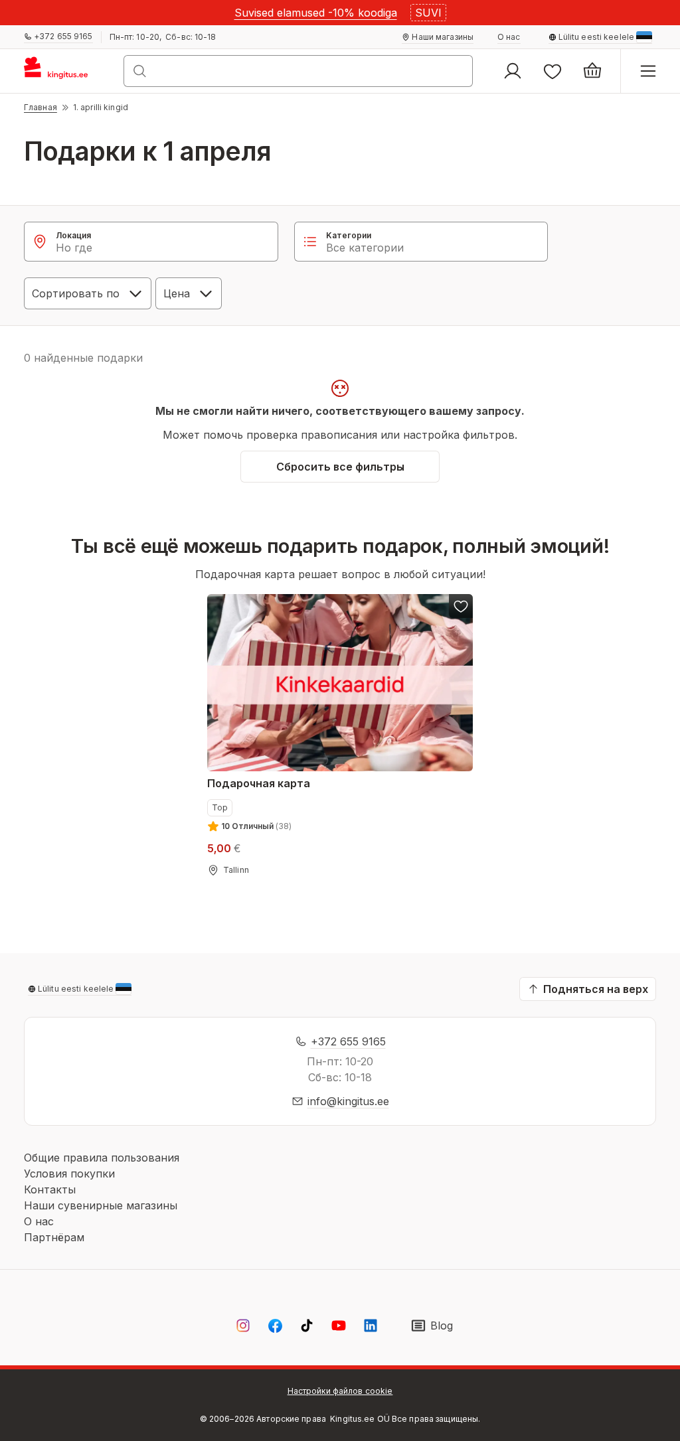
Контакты (50, 1189)
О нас (39, 1221)
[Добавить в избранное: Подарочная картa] (461, 606)
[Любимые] (552, 71)
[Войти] (513, 71)
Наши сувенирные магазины (100, 1205)
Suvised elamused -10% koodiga (315, 12)
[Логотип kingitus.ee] (62, 71)
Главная (40, 107)
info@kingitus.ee (348, 1101)
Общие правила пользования (101, 1157)
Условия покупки (69, 1173)
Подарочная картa (258, 783)
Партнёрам (54, 1237)
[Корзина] (592, 71)
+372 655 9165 (348, 1041)
